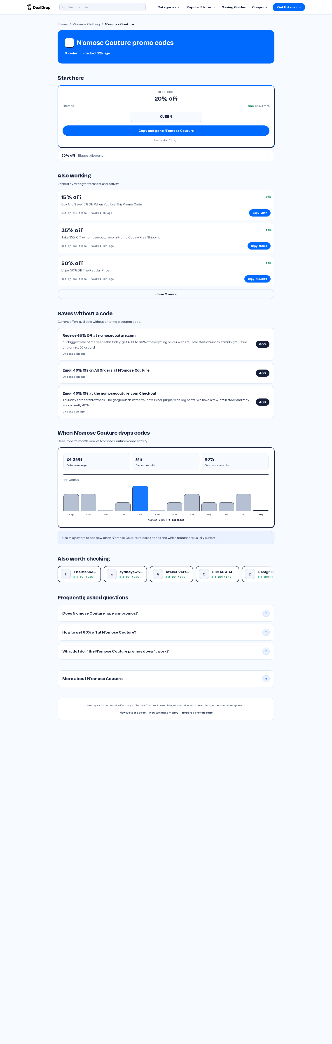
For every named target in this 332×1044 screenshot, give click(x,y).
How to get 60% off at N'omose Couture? (164, 632)
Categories (166, 7)
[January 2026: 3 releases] (140, 498)
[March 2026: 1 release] (174, 506)
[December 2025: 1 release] (123, 506)
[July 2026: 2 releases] (243, 502)
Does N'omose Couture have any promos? (164, 613)
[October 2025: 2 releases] (88, 502)
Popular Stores (199, 7)
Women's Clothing (86, 24)
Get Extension (289, 7)
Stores (63, 24)
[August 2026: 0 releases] (261, 510)
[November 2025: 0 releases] (105, 510)
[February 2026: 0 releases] (157, 510)
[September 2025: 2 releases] (71, 502)
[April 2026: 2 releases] (191, 502)
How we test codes (132, 712)
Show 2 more (166, 294)
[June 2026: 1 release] (226, 506)
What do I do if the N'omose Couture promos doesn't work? (164, 651)
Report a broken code (197, 712)
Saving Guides (234, 7)
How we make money (163, 712)
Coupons (259, 7)
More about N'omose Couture (164, 678)
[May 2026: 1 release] (209, 506)
